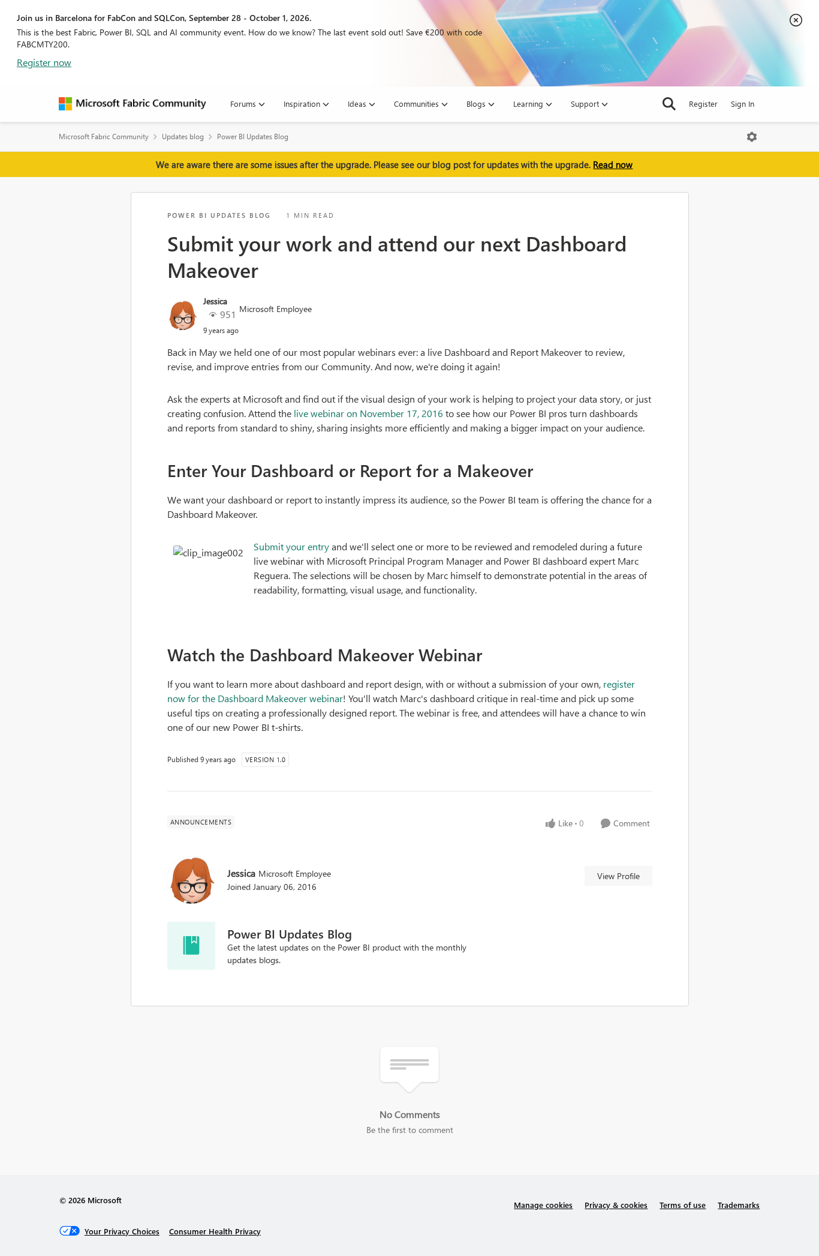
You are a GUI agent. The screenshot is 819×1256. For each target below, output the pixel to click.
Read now (613, 164)
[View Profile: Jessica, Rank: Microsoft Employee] (182, 315)
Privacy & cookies (616, 1205)
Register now (44, 62)
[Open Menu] (751, 136)
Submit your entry (291, 546)
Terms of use (683, 1205)
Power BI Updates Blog (252, 136)
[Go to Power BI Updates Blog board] (191, 946)
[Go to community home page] (132, 103)
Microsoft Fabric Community (104, 136)
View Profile (618, 876)
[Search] (669, 104)
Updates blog (183, 136)
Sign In (742, 103)
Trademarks (739, 1205)
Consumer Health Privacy (215, 1231)
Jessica (215, 301)
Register (703, 103)
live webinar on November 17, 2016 (367, 413)
